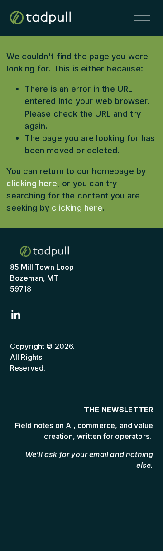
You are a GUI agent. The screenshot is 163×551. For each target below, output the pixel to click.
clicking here (31, 183)
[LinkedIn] (15, 314)
